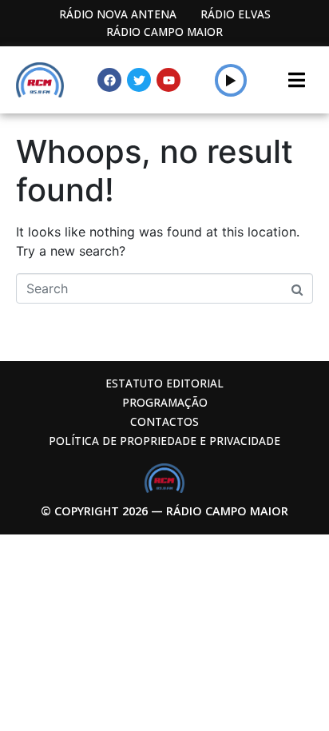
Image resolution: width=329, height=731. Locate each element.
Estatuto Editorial (164, 383)
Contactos (164, 421)
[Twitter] (139, 80)
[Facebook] (109, 80)
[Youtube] (168, 80)
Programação (165, 402)
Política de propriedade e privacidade (164, 440)
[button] (231, 80)
